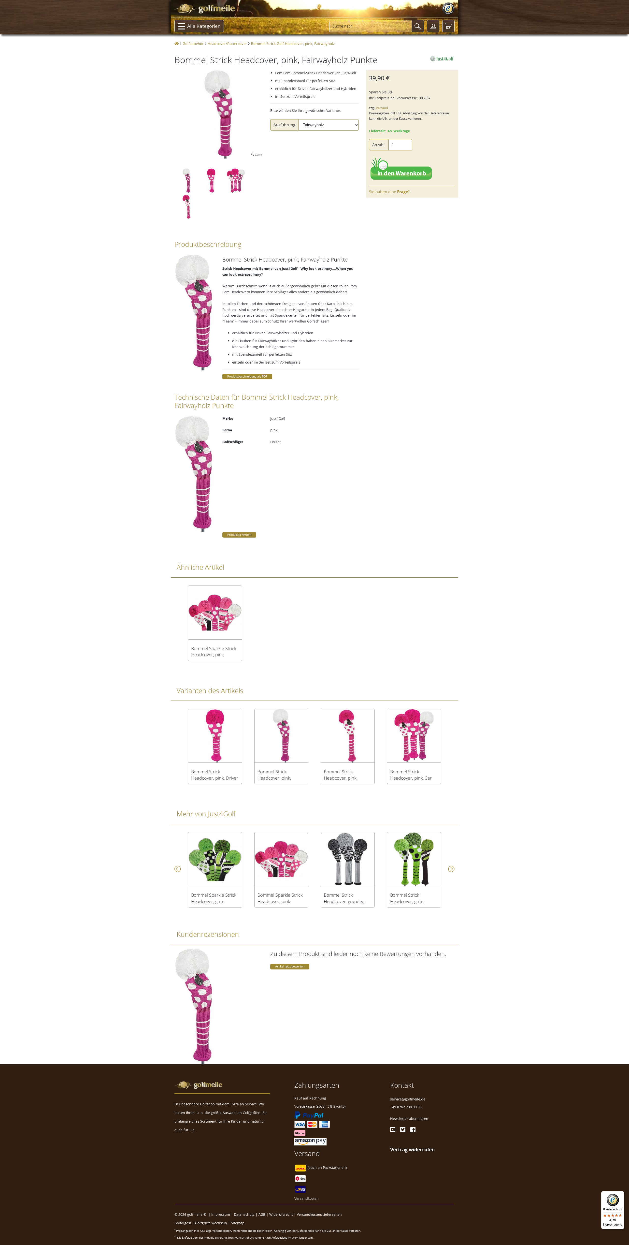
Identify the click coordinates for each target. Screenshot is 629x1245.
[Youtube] (392, 1129)
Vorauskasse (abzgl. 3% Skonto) (319, 1106)
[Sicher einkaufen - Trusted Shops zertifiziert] (448, 8)
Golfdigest (182, 1223)
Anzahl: (379, 144)
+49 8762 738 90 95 (406, 1107)
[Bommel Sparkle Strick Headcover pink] (215, 612)
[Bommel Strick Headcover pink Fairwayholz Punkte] (281, 735)
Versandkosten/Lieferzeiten (319, 1214)
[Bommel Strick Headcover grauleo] (347, 859)
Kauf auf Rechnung (310, 1098)
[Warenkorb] (448, 26)
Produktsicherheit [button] (239, 535)
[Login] (433, 26)
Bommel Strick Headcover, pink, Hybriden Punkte (341, 775)
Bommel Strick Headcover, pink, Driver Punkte (214, 775)
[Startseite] (176, 43)
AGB (261, 1214)
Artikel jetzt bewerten (289, 966)
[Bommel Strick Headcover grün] (414, 859)
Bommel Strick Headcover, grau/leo (344, 898)
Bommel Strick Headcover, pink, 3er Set (411, 775)
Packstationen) (335, 1167)
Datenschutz (244, 1214)
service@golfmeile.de (407, 1099)
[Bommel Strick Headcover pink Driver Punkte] (215, 735)
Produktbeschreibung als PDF (247, 376)
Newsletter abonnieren (409, 1118)
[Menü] (621, 1194)
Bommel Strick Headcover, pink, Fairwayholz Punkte (276, 775)
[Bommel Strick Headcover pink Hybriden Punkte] (347, 735)
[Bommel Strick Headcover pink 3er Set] (414, 735)
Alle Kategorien (204, 26)
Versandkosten (306, 1198)
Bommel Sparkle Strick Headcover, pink (213, 651)
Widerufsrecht (281, 1214)
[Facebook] (412, 1129)
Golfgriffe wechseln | (213, 1223)
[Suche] (418, 26)
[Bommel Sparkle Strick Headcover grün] (215, 859)
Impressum (220, 1214)
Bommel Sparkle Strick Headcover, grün (213, 898)
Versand (382, 108)
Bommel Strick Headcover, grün (407, 898)
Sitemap (237, 1223)
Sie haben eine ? (389, 191)
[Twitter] (402, 1129)
